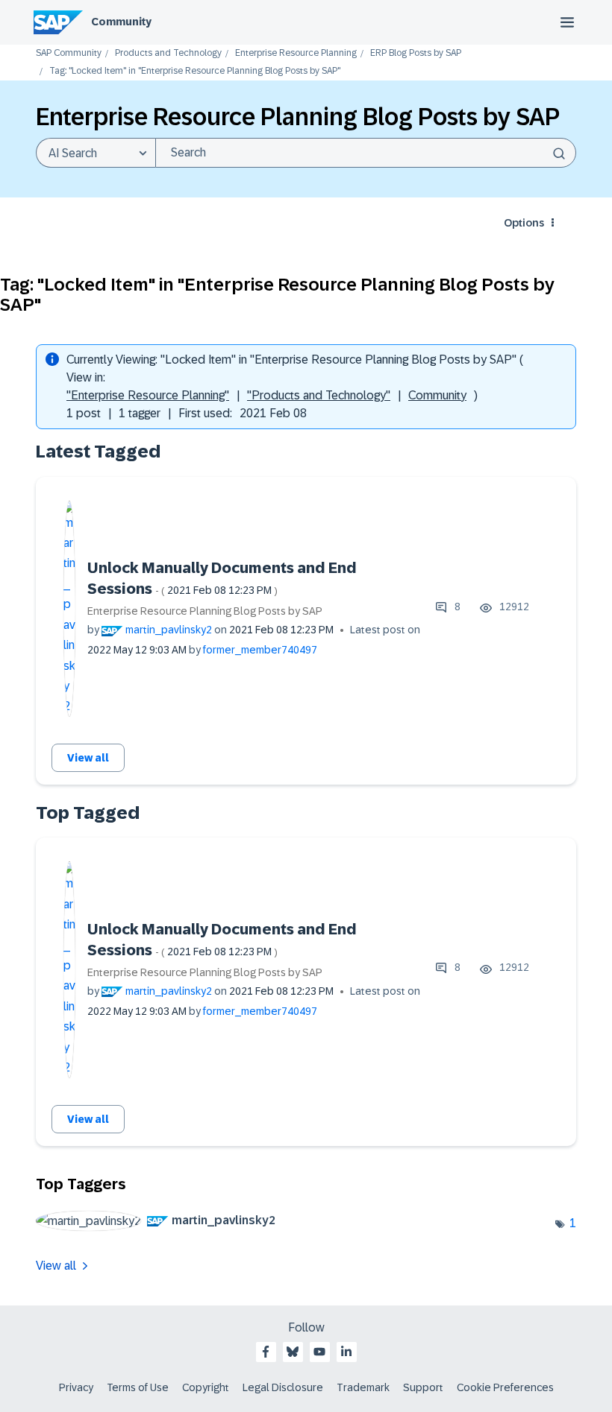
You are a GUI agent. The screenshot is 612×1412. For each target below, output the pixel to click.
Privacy (76, 1387)
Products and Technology (168, 53)
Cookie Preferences (505, 1387)
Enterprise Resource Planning (296, 53)
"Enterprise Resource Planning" (147, 395)
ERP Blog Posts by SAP (415, 53)
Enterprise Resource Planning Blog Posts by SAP (204, 611)
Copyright (205, 1387)
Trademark (363, 1387)
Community (121, 22)
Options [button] (524, 223)
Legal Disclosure (283, 1387)
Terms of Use (138, 1387)
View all (88, 758)
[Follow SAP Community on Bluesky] (293, 1352)
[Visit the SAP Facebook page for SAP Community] (266, 1352)
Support (423, 1387)
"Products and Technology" (318, 395)
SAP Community (69, 53)
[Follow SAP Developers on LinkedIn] (346, 1352)
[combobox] (365, 153)
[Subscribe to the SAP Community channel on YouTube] (319, 1352)
